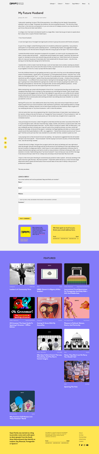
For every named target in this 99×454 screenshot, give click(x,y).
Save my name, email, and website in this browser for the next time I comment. (38, 199)
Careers (81, 441)
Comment (21, 202)
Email (20, 188)
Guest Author (24, 240)
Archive (81, 435)
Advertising (82, 439)
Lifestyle (52, 3)
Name (20, 182)
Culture (60, 3)
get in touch (42, 234)
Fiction (67, 3)
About (83, 3)
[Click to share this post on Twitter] (5, 142)
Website (20, 193)
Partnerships (82, 437)
